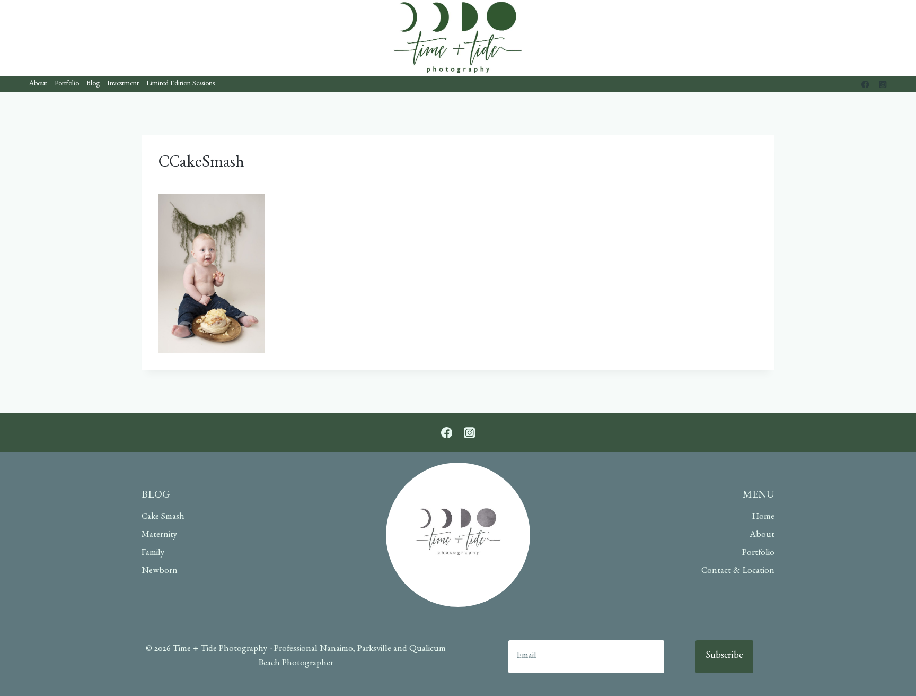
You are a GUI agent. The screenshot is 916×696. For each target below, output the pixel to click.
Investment (123, 84)
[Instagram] (883, 84)
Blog (93, 84)
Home (763, 517)
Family (153, 553)
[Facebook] (865, 84)
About (38, 84)
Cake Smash (163, 517)
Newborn (160, 571)
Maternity (159, 535)
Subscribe (724, 657)
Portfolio (67, 84)
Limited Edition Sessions (180, 84)
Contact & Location (737, 571)
